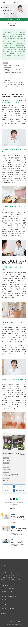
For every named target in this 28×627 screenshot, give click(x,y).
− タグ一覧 (3, 594)
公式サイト (9, 486)
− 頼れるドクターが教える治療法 (8, 588)
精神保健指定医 (20, 502)
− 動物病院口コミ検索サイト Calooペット (9, 610)
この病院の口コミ (20, 490)
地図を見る (23, 454)
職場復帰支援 (14, 504)
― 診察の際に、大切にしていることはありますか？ (14, 84)
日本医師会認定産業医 (10, 502)
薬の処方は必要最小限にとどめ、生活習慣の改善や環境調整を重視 (14, 79)
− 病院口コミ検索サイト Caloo (7, 608)
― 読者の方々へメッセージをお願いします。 (13, 86)
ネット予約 (20, 486)
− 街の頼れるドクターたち (6, 591)
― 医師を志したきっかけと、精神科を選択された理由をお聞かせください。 (14, 70)
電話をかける (8, 490)
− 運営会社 (3, 613)
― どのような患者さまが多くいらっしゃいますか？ (14, 82)
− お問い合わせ (4, 599)
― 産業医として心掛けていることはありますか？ (14, 74)
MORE (14, 552)
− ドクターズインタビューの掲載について (9, 596)
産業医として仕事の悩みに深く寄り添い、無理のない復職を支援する (14, 66)
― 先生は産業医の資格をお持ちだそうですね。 (13, 72)
